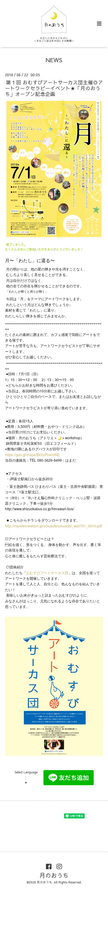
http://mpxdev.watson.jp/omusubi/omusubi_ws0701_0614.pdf (53, 525)
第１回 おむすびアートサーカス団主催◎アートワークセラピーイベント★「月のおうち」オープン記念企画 (54, 88)
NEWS (54, 60)
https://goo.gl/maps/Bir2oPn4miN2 (32, 454)
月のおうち (54, 875)
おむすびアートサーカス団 (47, 572)
